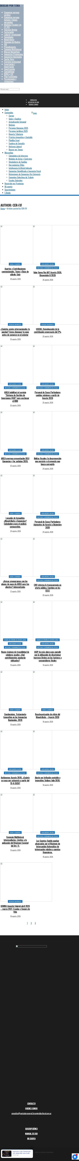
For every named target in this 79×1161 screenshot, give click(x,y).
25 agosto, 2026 (15, 339)
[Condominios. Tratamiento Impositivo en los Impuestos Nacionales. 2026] (26, 689)
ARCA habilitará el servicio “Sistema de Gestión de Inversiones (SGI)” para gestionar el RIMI (15, 397)
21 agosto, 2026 (15, 591)
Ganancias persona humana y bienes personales (11, 20)
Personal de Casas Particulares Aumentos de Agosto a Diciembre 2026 (48, 524)
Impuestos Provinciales (13, 54)
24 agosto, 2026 (48, 468)
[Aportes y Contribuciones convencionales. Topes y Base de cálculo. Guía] (26, 244)
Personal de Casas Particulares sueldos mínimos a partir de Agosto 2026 (47, 395)
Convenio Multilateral (12, 49)
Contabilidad (9, 71)
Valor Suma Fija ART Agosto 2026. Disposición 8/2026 (47, 274)
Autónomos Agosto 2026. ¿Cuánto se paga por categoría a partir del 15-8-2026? (15, 780)
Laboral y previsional (12, 34)
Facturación (9, 32)
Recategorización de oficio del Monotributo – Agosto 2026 (47, 716)
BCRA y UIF (8, 74)
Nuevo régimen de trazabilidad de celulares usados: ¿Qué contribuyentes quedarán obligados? (15, 656)
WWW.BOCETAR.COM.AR (19, 1156)
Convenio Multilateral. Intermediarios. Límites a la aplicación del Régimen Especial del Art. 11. (15, 841)
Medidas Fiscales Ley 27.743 (12, 26)
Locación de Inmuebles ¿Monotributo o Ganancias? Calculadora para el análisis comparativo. (15, 522)
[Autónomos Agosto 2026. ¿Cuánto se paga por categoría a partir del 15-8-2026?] (26, 749)
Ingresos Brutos (10, 29)
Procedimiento (10, 47)
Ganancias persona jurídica (11, 13)
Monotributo (9, 39)
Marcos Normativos (12, 51)
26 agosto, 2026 (15, 279)
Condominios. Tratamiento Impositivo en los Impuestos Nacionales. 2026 (15, 717)
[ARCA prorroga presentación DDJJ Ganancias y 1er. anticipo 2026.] (26, 430)
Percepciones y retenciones (10, 80)
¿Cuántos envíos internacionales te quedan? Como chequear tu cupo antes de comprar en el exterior (15, 331)
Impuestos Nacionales (13, 56)
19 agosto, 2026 (15, 665)
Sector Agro (9, 59)
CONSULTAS (33, 100)
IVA (5, 44)
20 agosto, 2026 (48, 595)
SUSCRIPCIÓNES (31, 1128)
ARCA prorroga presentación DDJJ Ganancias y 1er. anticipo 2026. (15, 460)
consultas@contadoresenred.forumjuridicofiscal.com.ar (31, 1113)
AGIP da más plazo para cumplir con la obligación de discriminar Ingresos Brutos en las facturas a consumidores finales (48, 656)
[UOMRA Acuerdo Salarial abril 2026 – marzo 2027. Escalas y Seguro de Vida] (26, 881)
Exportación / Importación (9, 65)
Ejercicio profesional (12, 61)
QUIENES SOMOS (33, 104)
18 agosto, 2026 (15, 724)
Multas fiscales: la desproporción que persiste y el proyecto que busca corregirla (47, 461)
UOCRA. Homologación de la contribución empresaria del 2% (47, 330)
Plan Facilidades (10, 76)
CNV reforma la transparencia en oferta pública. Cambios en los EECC (47, 587)
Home (3, 208)
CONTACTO (31, 1103)
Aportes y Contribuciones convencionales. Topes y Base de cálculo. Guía (15, 271)
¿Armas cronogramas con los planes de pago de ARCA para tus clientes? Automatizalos (15, 584)
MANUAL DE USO (31, 1133)
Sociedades (8, 37)
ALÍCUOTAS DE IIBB (33, 102)
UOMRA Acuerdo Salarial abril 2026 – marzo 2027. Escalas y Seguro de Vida (15, 908)
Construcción (9, 69)
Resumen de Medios (12, 42)
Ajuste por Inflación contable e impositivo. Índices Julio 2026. (47, 779)
